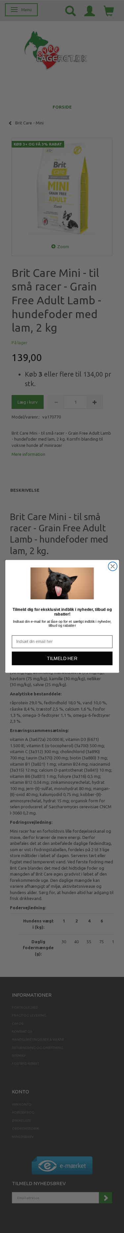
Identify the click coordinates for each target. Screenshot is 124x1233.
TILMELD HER (62, 658)
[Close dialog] (112, 566)
